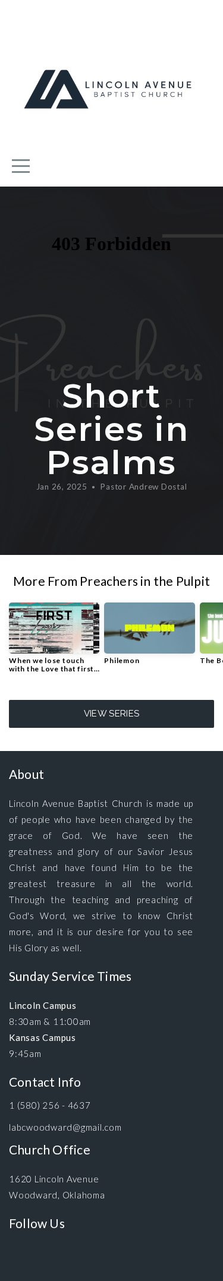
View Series (111, 713)
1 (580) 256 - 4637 (50, 1105)
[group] (54, 642)
